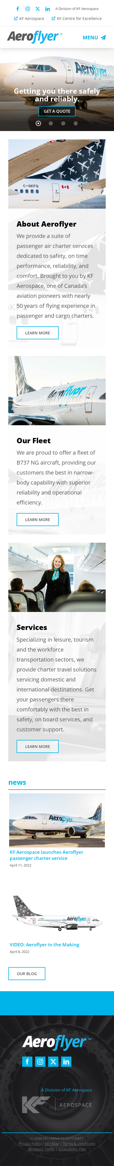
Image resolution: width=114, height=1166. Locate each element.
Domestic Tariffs (41, 1149)
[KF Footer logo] (57, 1099)
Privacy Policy (30, 1143)
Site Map (52, 1143)
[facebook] (17, 9)
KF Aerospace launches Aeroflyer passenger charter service (46, 855)
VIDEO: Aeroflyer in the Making (44, 944)
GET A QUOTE (57, 111)
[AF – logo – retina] (35, 33)
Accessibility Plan (72, 1149)
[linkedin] (47, 9)
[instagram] (27, 9)
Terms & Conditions (79, 1143)
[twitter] (37, 9)
